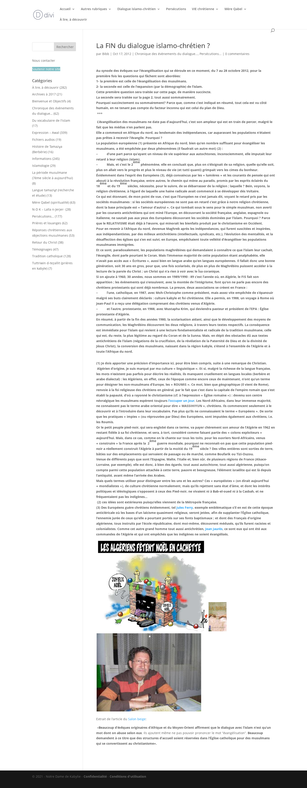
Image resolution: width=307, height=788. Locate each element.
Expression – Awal (45, 132)
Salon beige (137, 719)
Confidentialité (95, 776)
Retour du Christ (44, 242)
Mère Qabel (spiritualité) (50, 202)
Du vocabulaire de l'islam (51, 120)
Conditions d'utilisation (128, 776)
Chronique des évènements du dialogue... (166, 54)
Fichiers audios (43, 139)
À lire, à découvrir (73, 20)
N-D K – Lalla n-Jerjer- (48, 209)
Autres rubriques (94, 9)
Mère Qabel (233, 9)
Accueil (65, 9)
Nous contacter (43, 60)
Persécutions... (211, 54)
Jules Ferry (184, 507)
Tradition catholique (47, 256)
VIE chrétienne (203, 9)
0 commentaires (237, 54)
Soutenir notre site (46, 69)
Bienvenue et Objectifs (49, 101)
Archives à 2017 (44, 94)
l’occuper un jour (181, 400)
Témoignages (42, 249)
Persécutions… (43, 216)
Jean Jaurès (213, 529)
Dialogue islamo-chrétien (136, 9)
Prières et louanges (46, 223)
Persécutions (176, 9)
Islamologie (40, 165)
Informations (41, 158)
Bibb (105, 54)
